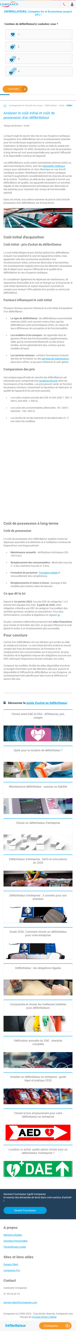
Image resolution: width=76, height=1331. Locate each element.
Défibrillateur (51, 105)
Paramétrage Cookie (15, 1246)
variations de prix (48, 380)
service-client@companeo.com (20, 1302)
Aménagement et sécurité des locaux (26, 105)
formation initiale (48, 572)
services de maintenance (55, 358)
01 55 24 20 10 (12, 1293)
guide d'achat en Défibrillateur (46, 703)
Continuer (13, 89)
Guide (61, 105)
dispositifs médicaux (54, 166)
